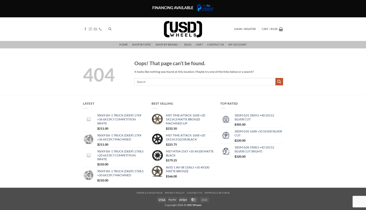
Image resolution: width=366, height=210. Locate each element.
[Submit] (279, 81)
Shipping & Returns (217, 192)
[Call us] (100, 29)
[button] (272, 29)
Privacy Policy (175, 192)
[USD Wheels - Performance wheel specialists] (183, 29)
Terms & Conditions (149, 192)
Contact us (215, 44)
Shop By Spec (141, 44)
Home (123, 44)
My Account (237, 44)
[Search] (109, 29)
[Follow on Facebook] (85, 29)
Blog (187, 44)
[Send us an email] (95, 29)
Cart (199, 44)
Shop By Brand (167, 44)
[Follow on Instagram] (90, 29)
